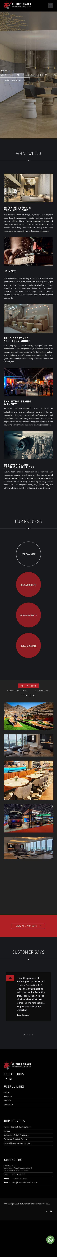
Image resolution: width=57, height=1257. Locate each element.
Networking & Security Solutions (17, 1143)
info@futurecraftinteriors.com (24, 1182)
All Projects (28, 686)
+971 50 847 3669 (20, 1178)
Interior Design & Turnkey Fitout (17, 1127)
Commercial (43, 691)
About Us (8, 1096)
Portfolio (7, 1100)
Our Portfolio (14, 80)
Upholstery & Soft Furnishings (16, 1135)
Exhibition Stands (18, 691)
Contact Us (8, 1104)
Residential (28, 695)
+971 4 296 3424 (18, 1174)
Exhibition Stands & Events (15, 1139)
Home (6, 1092)
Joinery (7, 1131)
